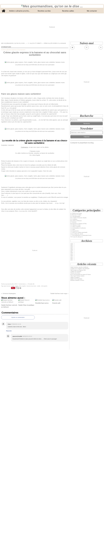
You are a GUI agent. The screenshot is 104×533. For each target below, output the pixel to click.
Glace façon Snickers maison (77, 276)
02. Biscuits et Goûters (75, 214)
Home (3, 9)
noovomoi (11, 145)
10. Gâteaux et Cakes (75, 225)
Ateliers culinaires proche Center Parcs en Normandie (19, 11)
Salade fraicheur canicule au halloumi (79, 267)
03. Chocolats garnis (75, 216)
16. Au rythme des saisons (76, 234)
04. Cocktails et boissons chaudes (78, 217)
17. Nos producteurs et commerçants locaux (80, 235)
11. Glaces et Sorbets (35, 43)
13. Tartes (72, 229)
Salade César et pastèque (76, 279)
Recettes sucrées (44, 11)
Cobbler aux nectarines (75, 271)
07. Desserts (73, 222)
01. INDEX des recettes (76, 213)
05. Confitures (73, 219)
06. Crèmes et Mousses (76, 220)
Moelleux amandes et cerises (77, 280)
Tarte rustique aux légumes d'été (78, 270)
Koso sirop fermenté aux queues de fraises (80, 274)
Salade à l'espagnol (74, 277)
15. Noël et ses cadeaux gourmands (78, 232)
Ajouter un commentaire (18, 317)
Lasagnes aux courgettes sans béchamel (79, 268)
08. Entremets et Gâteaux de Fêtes (78, 223)
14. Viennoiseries (74, 231)
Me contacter (92, 11)
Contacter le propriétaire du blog (82, 143)
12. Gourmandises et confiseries (78, 228)
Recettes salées (68, 11)
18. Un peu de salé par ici (76, 237)
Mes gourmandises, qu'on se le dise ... (13, 43)
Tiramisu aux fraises (75, 273)
